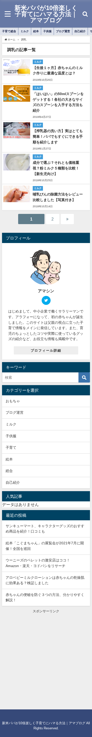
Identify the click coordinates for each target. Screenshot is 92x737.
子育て (11, 447)
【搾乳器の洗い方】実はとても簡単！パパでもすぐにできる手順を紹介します (58, 136)
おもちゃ (13, 401)
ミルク (24, 31)
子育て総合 (9, 31)
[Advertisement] (46, 660)
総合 (9, 471)
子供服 (47, 31)
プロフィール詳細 (46, 350)
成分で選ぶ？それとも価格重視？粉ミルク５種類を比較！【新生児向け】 (56, 168)
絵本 (36, 31)
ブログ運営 (63, 31)
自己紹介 (80, 31)
